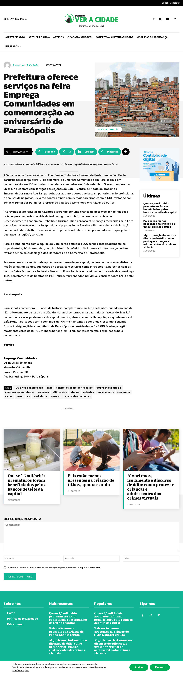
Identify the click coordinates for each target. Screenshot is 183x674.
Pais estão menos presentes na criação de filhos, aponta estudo (159, 224)
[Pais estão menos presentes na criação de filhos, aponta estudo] (91, 450)
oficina (75, 392)
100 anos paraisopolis (28, 388)
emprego (43, 392)
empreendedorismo (108, 388)
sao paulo (123, 392)
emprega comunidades (19, 392)
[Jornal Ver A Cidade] (8, 65)
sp (28, 396)
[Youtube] (167, 19)
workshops (40, 396)
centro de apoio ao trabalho (74, 388)
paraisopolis (106, 392)
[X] (159, 615)
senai (20, 396)
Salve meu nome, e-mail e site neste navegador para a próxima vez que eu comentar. (54, 567)
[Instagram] (160, 19)
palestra (88, 392)
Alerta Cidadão (109, 129)
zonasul (56, 396)
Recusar (159, 667)
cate (50, 388)
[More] (126, 151)
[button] (174, 19)
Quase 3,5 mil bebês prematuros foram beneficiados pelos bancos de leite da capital (160, 207)
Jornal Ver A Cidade (25, 65)
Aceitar (139, 667)
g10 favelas (60, 392)
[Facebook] (154, 19)
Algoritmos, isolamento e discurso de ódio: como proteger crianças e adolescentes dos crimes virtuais (159, 241)
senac (9, 396)
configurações (21, 670)
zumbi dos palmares (78, 396)
